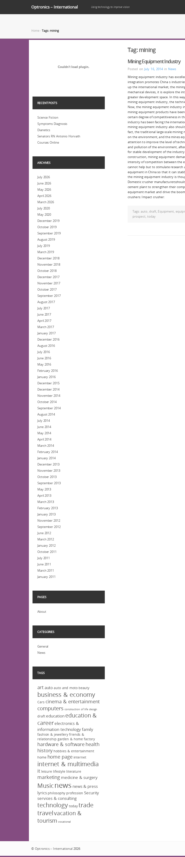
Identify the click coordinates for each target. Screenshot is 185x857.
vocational (64, 821)
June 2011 (44, 564)
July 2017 (43, 308)
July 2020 (43, 208)
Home (35, 30)
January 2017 (46, 333)
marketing (48, 777)
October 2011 (47, 552)
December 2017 (48, 277)
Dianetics (43, 130)
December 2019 (48, 221)
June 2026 (44, 183)
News (172, 69)
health (92, 744)
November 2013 (48, 470)
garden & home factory (76, 739)
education (55, 716)
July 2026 (43, 177)
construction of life (76, 709)
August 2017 (46, 302)
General (42, 646)
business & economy (66, 694)
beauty (84, 688)
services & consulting (57, 798)
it (38, 771)
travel (45, 813)
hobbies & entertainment (73, 751)
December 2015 (48, 383)
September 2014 (49, 408)
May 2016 (44, 364)
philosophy (56, 793)
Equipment (166, 211)
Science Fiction (47, 117)
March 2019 (45, 252)
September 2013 (49, 483)
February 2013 (47, 508)
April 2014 (44, 439)
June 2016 (44, 358)
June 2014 (44, 427)
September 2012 (49, 527)
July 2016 (43, 352)
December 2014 (48, 389)
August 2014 (46, 414)
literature (73, 771)
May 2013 (44, 489)
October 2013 (47, 477)
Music (45, 786)
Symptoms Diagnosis (52, 124)
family (87, 729)
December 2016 (48, 339)
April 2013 (44, 495)
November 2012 (48, 520)
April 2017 (44, 320)
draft (152, 211)
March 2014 (45, 445)
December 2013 (48, 464)
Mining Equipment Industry (154, 61)
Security (91, 793)
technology (52, 805)
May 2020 (44, 214)
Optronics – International (54, 7)
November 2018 (48, 264)
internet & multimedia (68, 764)
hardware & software (61, 744)
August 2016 (46, 345)
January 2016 (46, 377)
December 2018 (48, 258)
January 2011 (46, 577)
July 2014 (43, 420)
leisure (46, 771)
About (41, 611)
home (41, 757)
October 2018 (47, 271)
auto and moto (66, 688)
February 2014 (47, 452)
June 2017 (44, 314)
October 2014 (47, 402)
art (40, 687)
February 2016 (47, 370)
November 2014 (48, 395)
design (93, 709)
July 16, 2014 (153, 69)
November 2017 (48, 283)
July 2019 (43, 246)
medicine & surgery (79, 777)
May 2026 (44, 189)
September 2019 (49, 233)
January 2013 (46, 514)
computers (50, 708)
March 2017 (45, 327)
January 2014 (46, 458)
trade (86, 805)
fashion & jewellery (52, 734)
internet (79, 757)
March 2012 (45, 539)
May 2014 (44, 433)
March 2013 (45, 502)
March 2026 (45, 202)
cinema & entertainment (73, 701)
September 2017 (49, 296)
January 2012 (46, 545)
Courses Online (48, 142)
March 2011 (45, 570)
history (45, 750)
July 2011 (43, 558)
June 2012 (44, 533)
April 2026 (44, 196)
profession (74, 793)
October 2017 (47, 289)
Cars (41, 702)
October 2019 (47, 227)
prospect (138, 216)
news (63, 785)
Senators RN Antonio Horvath (58, 136)
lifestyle (59, 771)
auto (144, 211)
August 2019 (46, 239)
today (151, 216)
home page (60, 757)
